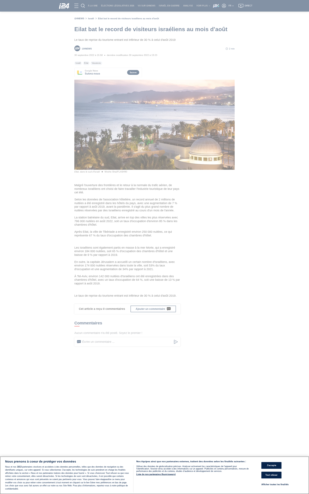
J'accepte (271, 465)
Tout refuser (271, 475)
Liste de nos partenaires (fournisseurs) (156, 474)
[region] (154, 475)
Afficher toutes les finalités (275, 484)
